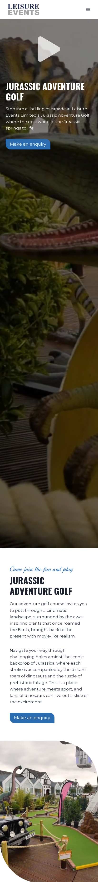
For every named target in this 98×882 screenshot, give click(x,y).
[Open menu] (87, 9)
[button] (49, 49)
